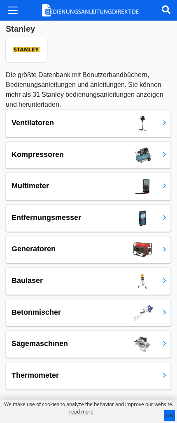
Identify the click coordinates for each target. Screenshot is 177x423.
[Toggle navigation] (13, 10)
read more (81, 411)
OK (169, 415)
